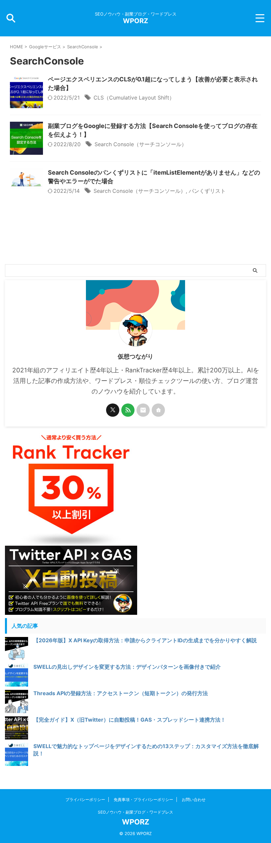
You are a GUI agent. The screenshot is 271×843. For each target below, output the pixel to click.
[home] (158, 410)
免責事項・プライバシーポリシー (143, 799)
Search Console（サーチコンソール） (141, 144)
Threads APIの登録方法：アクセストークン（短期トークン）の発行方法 (120, 693)
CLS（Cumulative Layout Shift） (134, 97)
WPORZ (135, 21)
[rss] (128, 410)
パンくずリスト (207, 191)
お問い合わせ (194, 799)
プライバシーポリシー (85, 799)
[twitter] (112, 410)
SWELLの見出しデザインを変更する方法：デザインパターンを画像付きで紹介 (127, 666)
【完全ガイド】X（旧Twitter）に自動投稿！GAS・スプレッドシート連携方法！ (129, 719)
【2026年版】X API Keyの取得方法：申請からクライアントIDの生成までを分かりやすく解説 (145, 640)
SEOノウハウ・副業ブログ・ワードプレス (135, 812)
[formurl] (143, 410)
